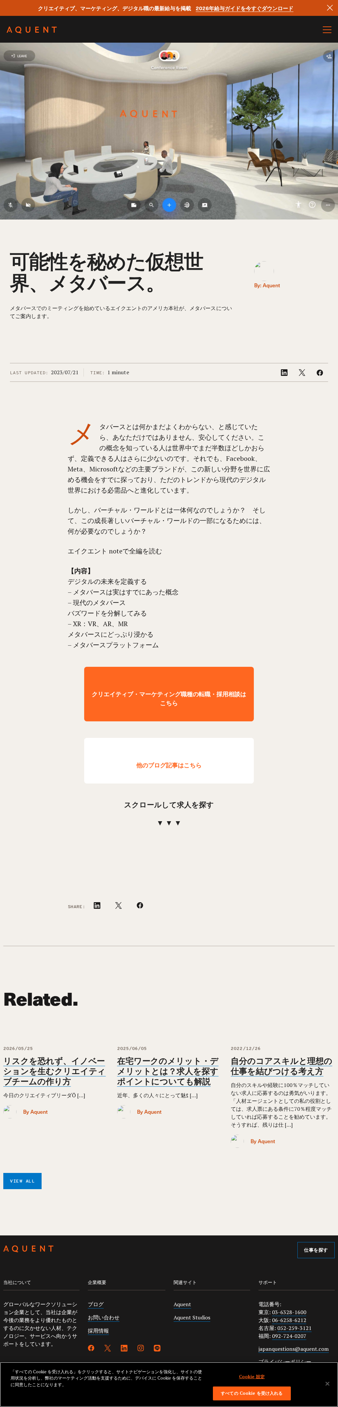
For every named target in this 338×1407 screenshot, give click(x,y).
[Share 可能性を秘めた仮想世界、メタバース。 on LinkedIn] (285, 373)
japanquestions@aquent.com (293, 1348)
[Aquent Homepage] (32, 31)
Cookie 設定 (252, 1377)
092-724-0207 (289, 1336)
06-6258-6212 (289, 1320)
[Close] (330, 8)
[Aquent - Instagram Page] (140, 1349)
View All (22, 1181)
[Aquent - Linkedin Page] (124, 1349)
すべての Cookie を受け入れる (252, 1393)
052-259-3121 (294, 1328)
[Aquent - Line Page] (157, 1349)
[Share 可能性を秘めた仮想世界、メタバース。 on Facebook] (320, 373)
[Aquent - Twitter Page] (107, 1349)
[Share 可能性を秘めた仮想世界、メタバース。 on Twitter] (303, 373)
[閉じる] (327, 1383)
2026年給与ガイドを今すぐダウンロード (244, 8)
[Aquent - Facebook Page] (91, 1349)
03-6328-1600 (289, 1312)
